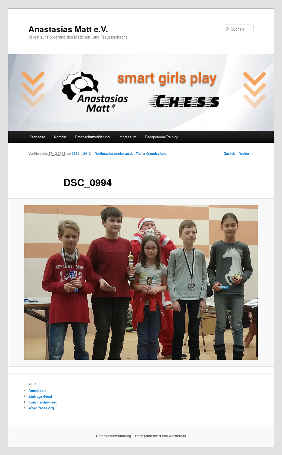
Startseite (37, 136)
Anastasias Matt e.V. (68, 29)
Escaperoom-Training (161, 136)
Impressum (127, 136)
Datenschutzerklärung (92, 136)
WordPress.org (41, 407)
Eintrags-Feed (40, 396)
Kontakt (60, 136)
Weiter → (246, 153)
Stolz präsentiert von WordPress (160, 435)
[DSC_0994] (141, 282)
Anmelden (37, 390)
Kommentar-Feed (43, 402)
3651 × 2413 (81, 153)
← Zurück (227, 153)
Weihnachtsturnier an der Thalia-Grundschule (130, 153)
